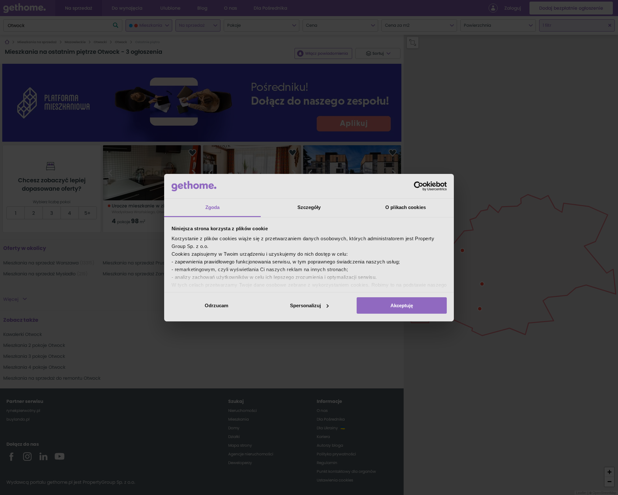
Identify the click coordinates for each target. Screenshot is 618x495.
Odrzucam (216, 305)
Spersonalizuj (305, 305)
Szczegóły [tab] (309, 207)
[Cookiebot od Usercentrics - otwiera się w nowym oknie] (418, 186)
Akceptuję (401, 305)
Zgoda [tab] (212, 207)
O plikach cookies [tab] (405, 207)
